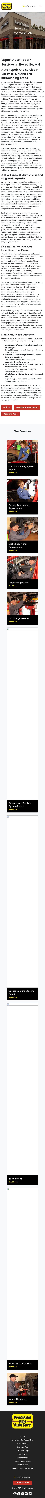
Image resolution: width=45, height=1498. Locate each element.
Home (22, 1436)
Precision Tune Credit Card (22, 1468)
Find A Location (22, 1483)
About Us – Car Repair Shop (22, 1440)
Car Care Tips (22, 1447)
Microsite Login (22, 1458)
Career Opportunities (22, 1461)
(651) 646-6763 (29, 6)
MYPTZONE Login (22, 1450)
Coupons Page (10, 414)
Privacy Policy (22, 1443)
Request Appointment (27, 407)
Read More (13, 473)
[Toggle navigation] (40, 6)
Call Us (6, 407)
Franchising (22, 1454)
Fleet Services (22, 1465)
